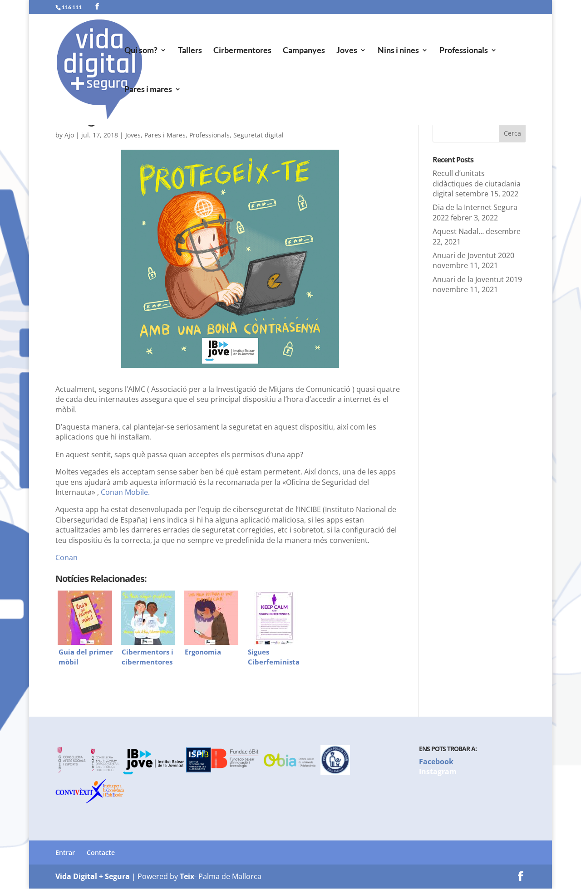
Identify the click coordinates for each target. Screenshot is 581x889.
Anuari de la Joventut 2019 (477, 279)
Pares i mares (148, 90)
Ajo (69, 135)
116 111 (72, 7)
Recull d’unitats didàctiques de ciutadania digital (477, 183)
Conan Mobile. (125, 492)
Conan (66, 557)
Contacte (101, 852)
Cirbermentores (242, 51)
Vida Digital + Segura (92, 876)
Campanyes (304, 51)
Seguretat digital (258, 135)
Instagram (438, 772)
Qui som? (141, 51)
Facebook (436, 762)
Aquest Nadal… (458, 231)
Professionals (463, 51)
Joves (346, 51)
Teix (187, 876)
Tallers (190, 51)
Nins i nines (398, 51)
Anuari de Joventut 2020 (473, 255)
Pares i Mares (165, 135)
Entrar (65, 852)
